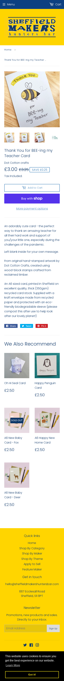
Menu (11, 4)
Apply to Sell (32, 564)
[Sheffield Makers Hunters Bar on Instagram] (37, 645)
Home (7, 49)
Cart (58, 4)
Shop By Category (32, 548)
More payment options (32, 209)
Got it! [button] (32, 674)
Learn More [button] (13, 665)
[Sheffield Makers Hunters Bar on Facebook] (31, 645)
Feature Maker (32, 569)
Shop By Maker (32, 553)
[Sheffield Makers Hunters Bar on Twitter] (25, 645)
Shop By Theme (32, 559)
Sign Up (53, 628)
